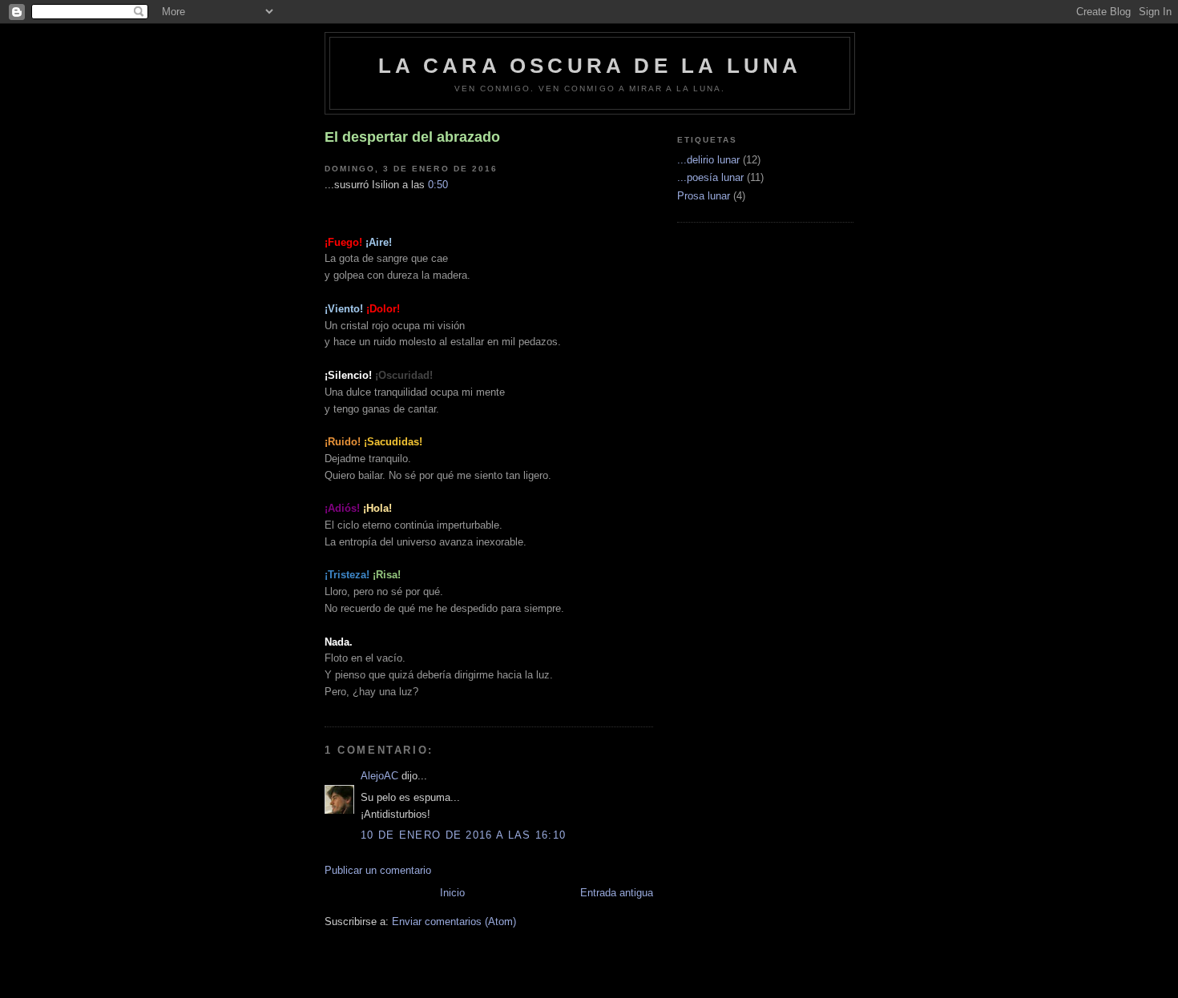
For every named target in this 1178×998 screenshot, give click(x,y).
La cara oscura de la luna (590, 66)
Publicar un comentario (378, 870)
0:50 (438, 185)
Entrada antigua (616, 893)
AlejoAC (379, 776)
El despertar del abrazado (412, 137)
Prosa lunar (703, 196)
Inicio (452, 893)
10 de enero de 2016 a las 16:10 (463, 835)
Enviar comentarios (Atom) (454, 922)
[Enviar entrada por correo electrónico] (452, 185)
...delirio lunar (708, 160)
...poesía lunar (710, 177)
